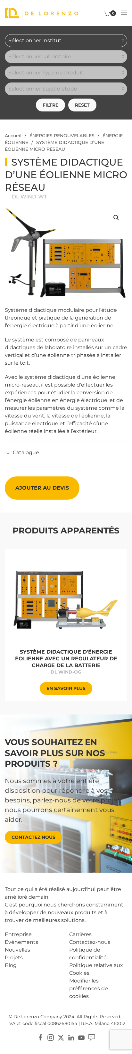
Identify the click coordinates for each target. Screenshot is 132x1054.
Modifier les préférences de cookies (88, 988)
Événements (21, 942)
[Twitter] (60, 1037)
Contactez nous (33, 837)
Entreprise (18, 934)
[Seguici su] (91, 1037)
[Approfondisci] (66, 599)
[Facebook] (40, 1037)
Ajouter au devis (42, 488)
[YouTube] (81, 1037)
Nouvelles (17, 950)
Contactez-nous (89, 942)
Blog (11, 965)
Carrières (80, 934)
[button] (124, 13)
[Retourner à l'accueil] (41, 13)
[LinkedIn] (71, 1037)
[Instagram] (50, 1037)
